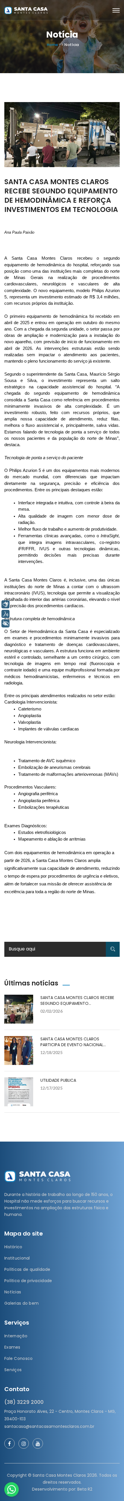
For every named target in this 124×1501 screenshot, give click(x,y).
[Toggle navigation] (116, 10)
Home (52, 44)
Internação (15, 1335)
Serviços (13, 1369)
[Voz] (5, 614)
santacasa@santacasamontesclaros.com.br (49, 1426)
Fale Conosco (18, 1358)
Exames (12, 1347)
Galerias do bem (21, 1303)
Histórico (13, 1246)
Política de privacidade (28, 1280)
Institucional (17, 1258)
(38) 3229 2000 (24, 1402)
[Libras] (5, 604)
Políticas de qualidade (27, 1269)
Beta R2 (84, 1489)
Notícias (12, 1292)
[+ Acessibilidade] (5, 623)
